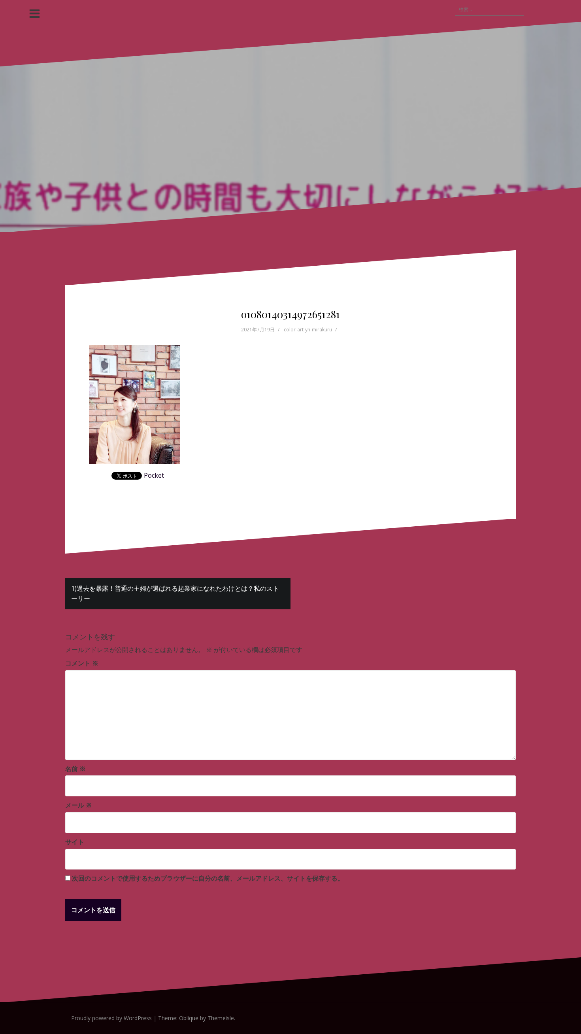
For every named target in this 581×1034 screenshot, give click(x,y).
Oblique (188, 1018)
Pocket (154, 475)
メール (78, 805)
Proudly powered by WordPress (111, 1018)
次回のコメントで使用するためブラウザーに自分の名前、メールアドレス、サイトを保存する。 (208, 878)
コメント (81, 663)
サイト (74, 841)
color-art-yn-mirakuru (308, 329)
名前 (75, 768)
